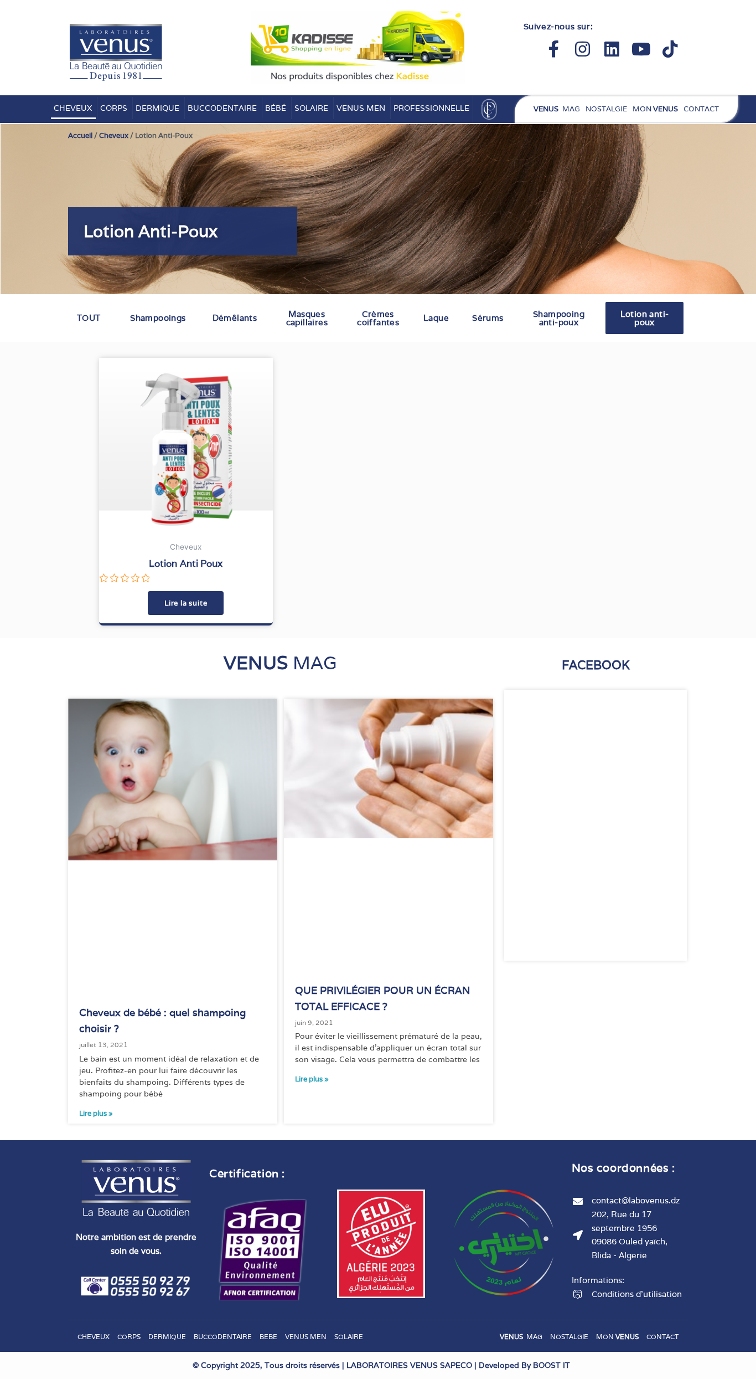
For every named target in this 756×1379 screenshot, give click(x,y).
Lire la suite (185, 603)
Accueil (80, 135)
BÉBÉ (275, 108)
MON (655, 109)
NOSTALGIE (606, 109)
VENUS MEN (360, 108)
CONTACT (701, 109)
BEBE (268, 1336)
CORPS (113, 108)
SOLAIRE (311, 108)
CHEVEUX (73, 108)
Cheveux (113, 135)
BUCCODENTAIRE (222, 108)
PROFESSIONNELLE (431, 108)
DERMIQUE (157, 108)
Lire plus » (96, 1113)
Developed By (524, 1365)
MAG (557, 109)
